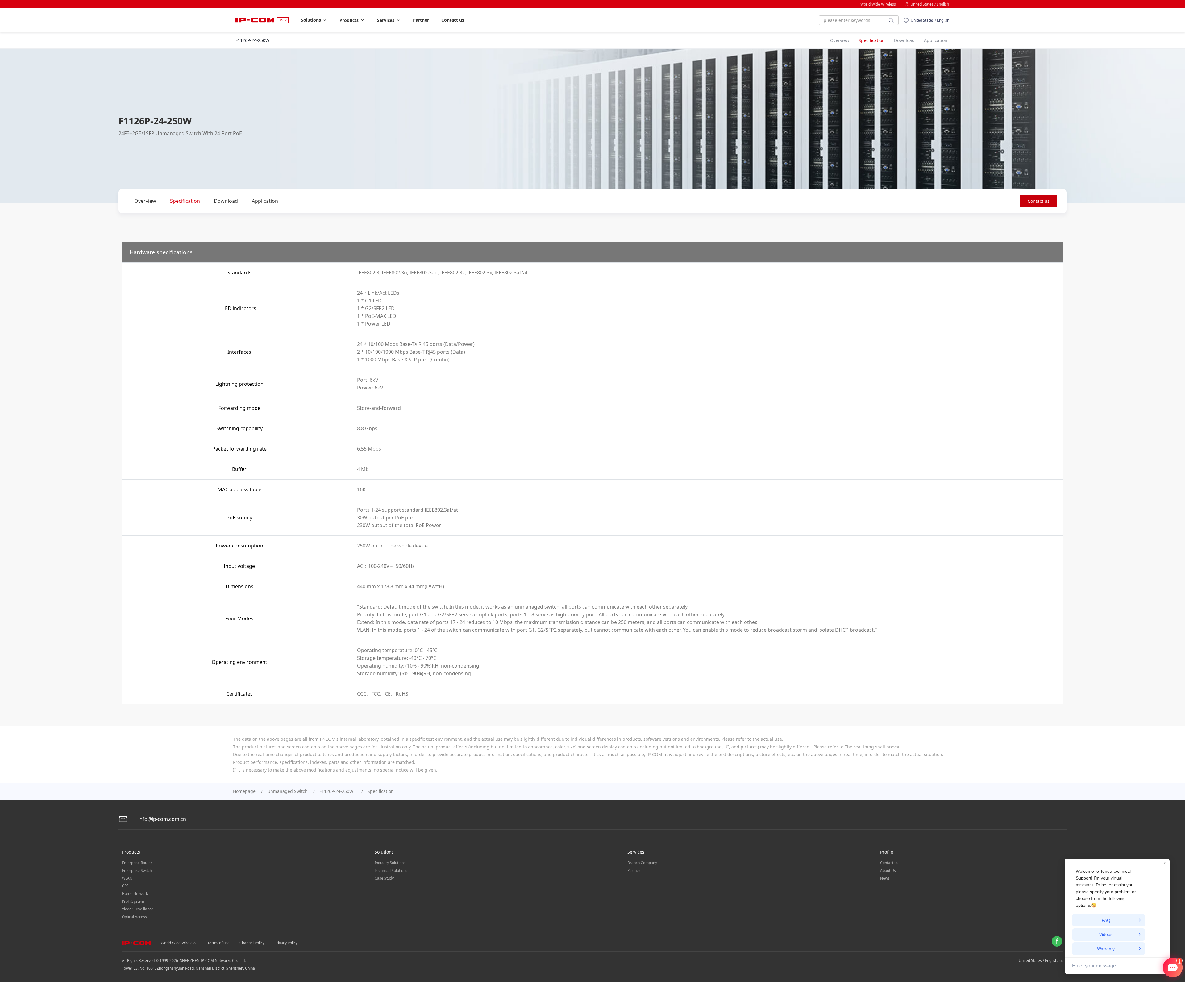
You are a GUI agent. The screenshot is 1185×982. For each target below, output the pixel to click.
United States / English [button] (929, 20)
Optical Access (134, 916)
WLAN (127, 878)
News (885, 878)
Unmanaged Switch (287, 791)
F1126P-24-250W (337, 791)
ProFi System (133, 901)
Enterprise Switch (137, 870)
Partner (421, 20)
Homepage (244, 791)
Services (386, 20)
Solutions (311, 20)
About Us (888, 870)
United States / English (929, 4)
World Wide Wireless (878, 4)
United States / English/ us (1041, 960)
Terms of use (218, 943)
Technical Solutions (391, 870)
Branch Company (642, 862)
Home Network (135, 893)
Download (226, 201)
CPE (125, 885)
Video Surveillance (137, 909)
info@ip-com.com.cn (161, 819)
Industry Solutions (390, 862)
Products (349, 20)
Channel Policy (251, 943)
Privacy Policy (285, 943)
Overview (145, 201)
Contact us (452, 20)
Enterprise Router (137, 862)
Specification (185, 201)
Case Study (384, 878)
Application (265, 201)
